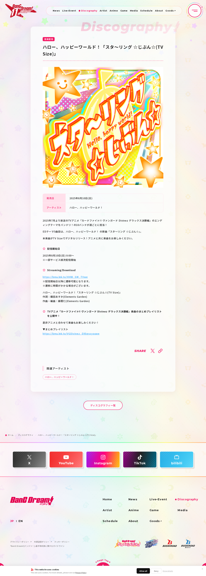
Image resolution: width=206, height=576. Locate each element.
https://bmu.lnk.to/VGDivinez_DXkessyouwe (71, 333)
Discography (89, 11)
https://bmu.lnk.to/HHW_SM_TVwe (65, 277)
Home (107, 499)
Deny (156, 571)
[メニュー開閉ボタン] (194, 10)
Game (124, 11)
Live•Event (69, 11)
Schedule (146, 11)
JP (12, 521)
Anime (114, 11)
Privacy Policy (80, 572)
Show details (168, 571)
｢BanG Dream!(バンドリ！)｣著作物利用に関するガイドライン (37, 546)
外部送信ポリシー (41, 542)
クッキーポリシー (62, 542)
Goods (169, 11)
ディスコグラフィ (25, 435)
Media (134, 11)
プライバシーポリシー (19, 542)
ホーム (11, 435)
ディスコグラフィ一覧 (103, 405)
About (159, 11)
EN (21, 521)
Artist (103, 11)
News (56, 11)
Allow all (143, 571)
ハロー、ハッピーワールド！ (59, 376)
